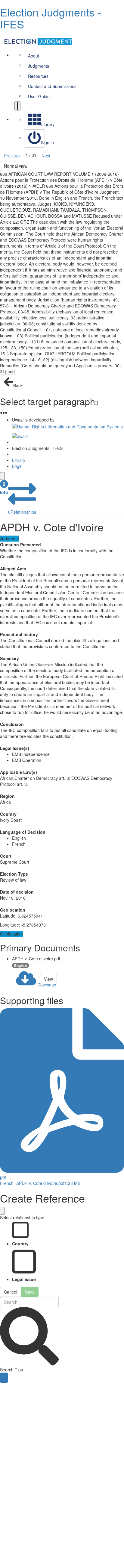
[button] (4, 487)
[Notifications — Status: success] (17, 105)
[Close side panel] (2, 476)
